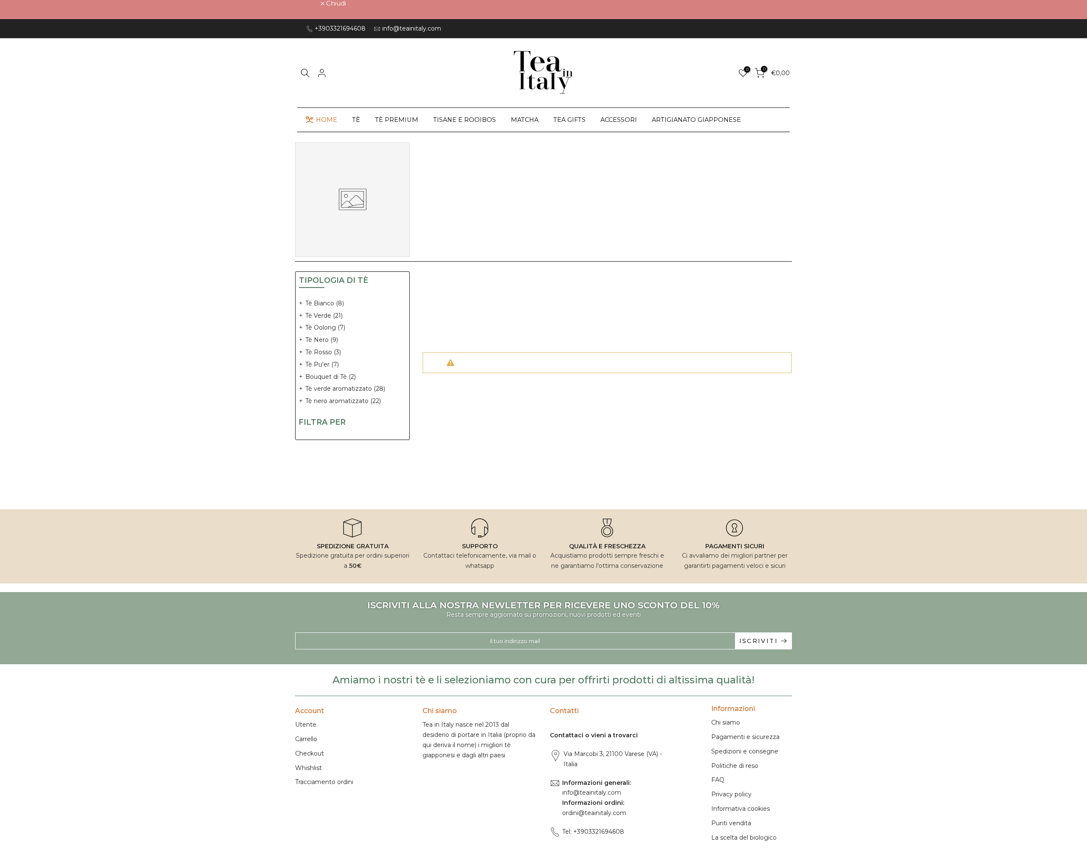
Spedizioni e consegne (744, 751)
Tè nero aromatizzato (343, 401)
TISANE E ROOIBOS (464, 120)
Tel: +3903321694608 (593, 831)
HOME (326, 120)
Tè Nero (321, 340)
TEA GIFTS (569, 120)
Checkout (309, 753)
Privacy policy (731, 794)
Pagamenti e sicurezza (745, 737)
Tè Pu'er (322, 364)
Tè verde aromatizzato (345, 388)
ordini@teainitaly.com (594, 813)
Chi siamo (725, 722)
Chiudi (310, 3)
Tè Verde (324, 315)
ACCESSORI (618, 120)
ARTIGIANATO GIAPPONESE (696, 120)
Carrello (306, 739)
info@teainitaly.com (411, 28)
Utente (305, 724)
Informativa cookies (740, 808)
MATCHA (524, 120)
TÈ (356, 120)
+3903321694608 (340, 28)
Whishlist (308, 768)
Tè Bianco (324, 303)
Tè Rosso (323, 352)
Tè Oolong (325, 327)
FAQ (717, 780)
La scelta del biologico (744, 837)
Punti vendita (731, 823)
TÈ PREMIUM (396, 120)
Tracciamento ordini (324, 782)
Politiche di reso (734, 766)
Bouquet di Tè (330, 377)
